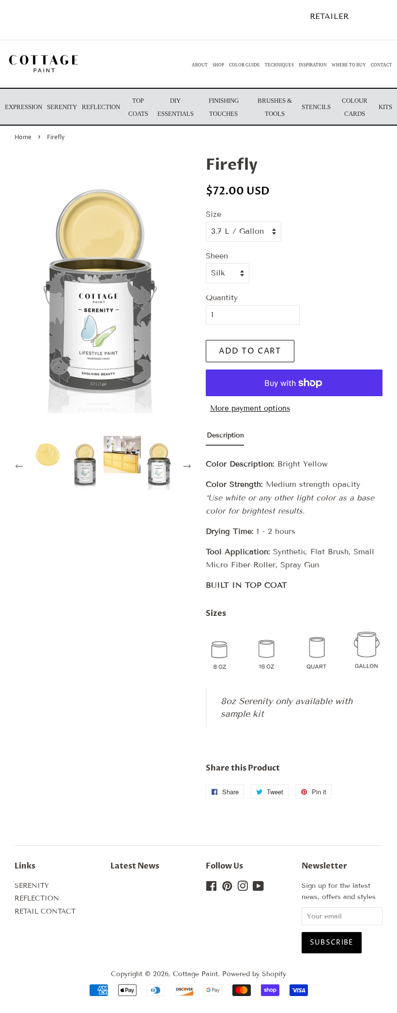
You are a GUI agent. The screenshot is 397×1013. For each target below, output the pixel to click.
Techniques (279, 65)
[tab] (225, 438)
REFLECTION (37, 898)
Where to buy (349, 65)
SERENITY (32, 886)
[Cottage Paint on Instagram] (242, 888)
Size (213, 214)
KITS (385, 107)
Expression (23, 107)
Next (188, 467)
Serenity (62, 107)
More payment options (250, 408)
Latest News (134, 866)
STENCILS (316, 107)
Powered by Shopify (254, 974)
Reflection (101, 107)
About (200, 65)
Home (23, 137)
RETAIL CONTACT (45, 911)
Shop (218, 65)
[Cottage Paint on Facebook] (211, 888)
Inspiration (313, 65)
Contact (381, 65)
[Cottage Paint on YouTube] (258, 888)
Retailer (329, 16)
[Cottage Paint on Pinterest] (227, 888)
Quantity (222, 297)
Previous (20, 467)
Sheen (217, 255)
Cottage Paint (195, 974)
